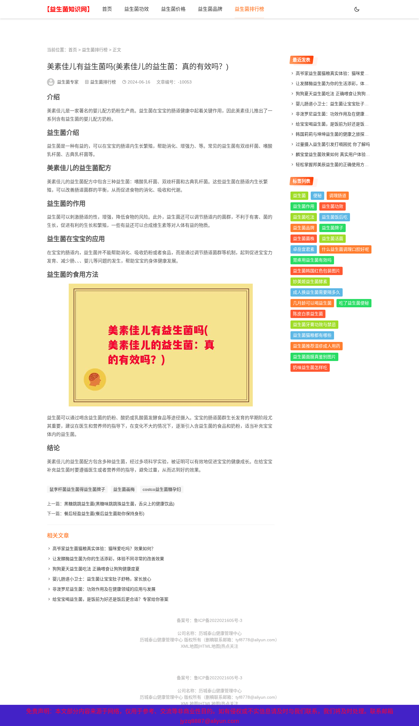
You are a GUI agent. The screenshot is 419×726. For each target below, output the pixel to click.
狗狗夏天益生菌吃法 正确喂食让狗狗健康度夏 (96, 568)
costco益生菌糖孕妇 (162, 489)
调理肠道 (337, 195)
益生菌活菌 (332, 238)
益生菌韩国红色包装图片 (316, 270)
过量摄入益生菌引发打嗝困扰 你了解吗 (333, 144)
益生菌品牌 (210, 9)
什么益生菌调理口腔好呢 (345, 249)
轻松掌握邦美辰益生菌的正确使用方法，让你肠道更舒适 (349, 164)
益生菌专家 (68, 82)
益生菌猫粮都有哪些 (312, 335)
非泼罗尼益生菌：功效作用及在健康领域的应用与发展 (104, 589)
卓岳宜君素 (303, 249)
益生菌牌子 (332, 227)
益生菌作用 (303, 206)
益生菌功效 (136, 9)
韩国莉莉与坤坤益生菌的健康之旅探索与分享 (339, 134)
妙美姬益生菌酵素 (310, 281)
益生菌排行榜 (249, 9)
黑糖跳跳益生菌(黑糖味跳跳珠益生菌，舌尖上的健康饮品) (119, 503)
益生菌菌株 (303, 238)
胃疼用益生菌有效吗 (312, 260)
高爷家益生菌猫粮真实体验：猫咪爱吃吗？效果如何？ (104, 548)
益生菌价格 (173, 9)
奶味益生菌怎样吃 (310, 367)
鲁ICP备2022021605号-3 (218, 620)
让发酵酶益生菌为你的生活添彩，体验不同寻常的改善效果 (108, 558)
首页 (107, 9)
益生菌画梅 (124, 489)
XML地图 (189, 646)
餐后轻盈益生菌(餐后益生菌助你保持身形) (104, 513)
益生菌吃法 (303, 217)
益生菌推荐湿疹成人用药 (316, 346)
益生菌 (299, 195)
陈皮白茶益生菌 (308, 313)
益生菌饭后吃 (335, 217)
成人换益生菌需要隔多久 (316, 292)
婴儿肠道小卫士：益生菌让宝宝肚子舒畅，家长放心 (101, 579)
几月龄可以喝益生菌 (312, 303)
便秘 (317, 195)
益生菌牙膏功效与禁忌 (314, 324)
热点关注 (229, 646)
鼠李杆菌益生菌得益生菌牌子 (77, 489)
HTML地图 (209, 646)
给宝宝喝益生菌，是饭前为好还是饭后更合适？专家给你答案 (110, 599)
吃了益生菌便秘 (354, 303)
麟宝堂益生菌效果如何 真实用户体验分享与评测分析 (346, 154)
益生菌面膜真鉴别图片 (314, 356)
